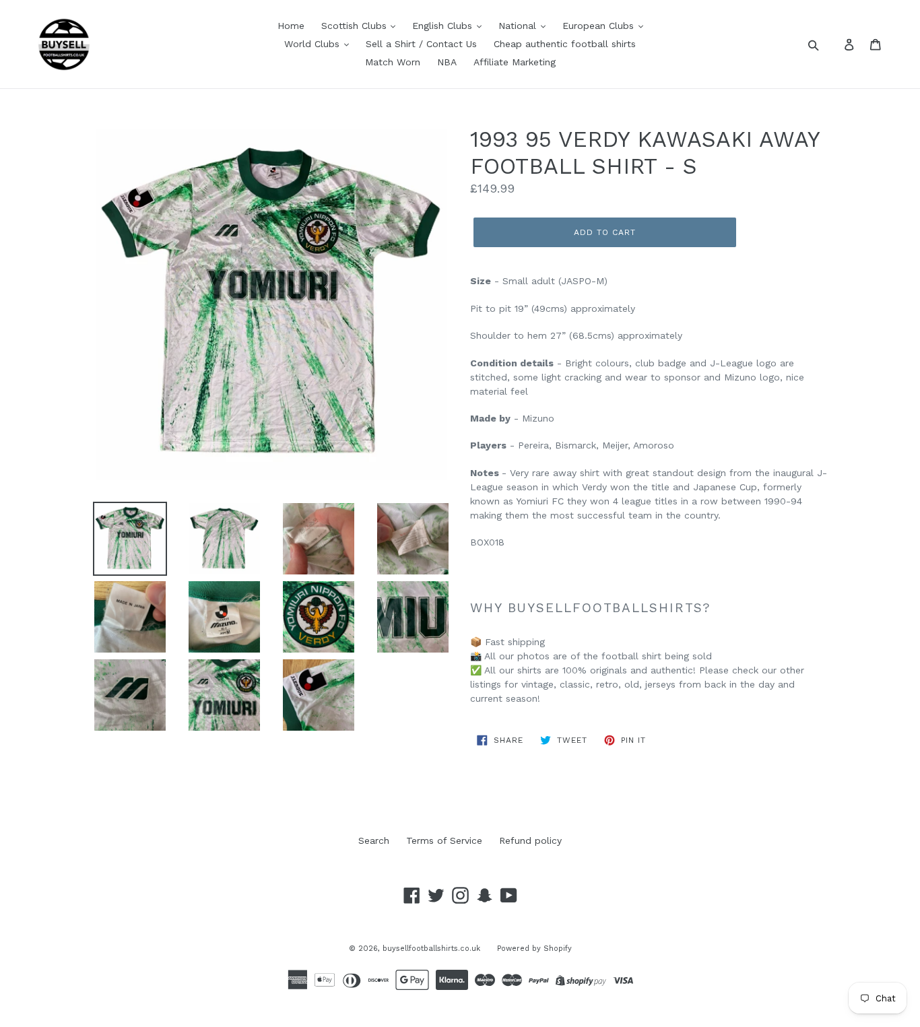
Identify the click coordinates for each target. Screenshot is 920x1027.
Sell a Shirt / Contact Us (421, 43)
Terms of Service (444, 840)
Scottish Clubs (355, 25)
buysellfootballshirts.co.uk (431, 948)
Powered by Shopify (534, 948)
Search (373, 840)
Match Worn (392, 62)
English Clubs (443, 25)
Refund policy (530, 840)
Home (290, 25)
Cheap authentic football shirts (565, 43)
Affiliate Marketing (514, 62)
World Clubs (313, 43)
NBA (447, 62)
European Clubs (599, 25)
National (518, 25)
